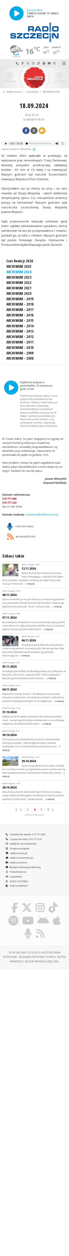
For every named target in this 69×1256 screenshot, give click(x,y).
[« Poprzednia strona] (16, 810)
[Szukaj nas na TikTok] (53, 903)
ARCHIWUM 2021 (18, 287)
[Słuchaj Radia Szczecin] (16, 13)
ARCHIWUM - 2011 (20, 342)
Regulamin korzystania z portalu (37, 957)
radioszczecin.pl (18, 853)
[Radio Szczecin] (34, 32)
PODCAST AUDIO (24, 526)
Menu (64, 63)
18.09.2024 (33, 105)
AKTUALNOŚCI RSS (25, 536)
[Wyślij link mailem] (42, 130)
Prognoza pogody (19, 848)
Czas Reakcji (32, 91)
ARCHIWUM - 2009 (20, 352)
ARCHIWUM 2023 (18, 277)
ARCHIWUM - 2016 (20, 315)
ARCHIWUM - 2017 (20, 309)
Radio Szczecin (14, 91)
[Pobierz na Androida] (43, 916)
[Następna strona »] (52, 810)
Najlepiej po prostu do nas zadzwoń (17, 63)
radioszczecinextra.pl (21, 857)
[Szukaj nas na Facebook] (15, 903)
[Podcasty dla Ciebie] (28, 929)
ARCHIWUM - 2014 (20, 325)
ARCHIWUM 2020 (18, 293)
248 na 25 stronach (34, 814)
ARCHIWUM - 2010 (20, 347)
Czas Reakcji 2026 (19, 260)
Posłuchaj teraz (18, 871)
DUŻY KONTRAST (18, 885)
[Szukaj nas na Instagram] (40, 903)
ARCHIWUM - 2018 (20, 304)
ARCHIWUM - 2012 (20, 336)
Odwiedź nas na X (28, 63)
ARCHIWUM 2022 (18, 282)
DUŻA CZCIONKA (18, 881)
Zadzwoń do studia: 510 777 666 (27, 834)
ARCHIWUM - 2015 (20, 320)
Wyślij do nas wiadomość (49, 63)
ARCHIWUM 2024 (51, 91)
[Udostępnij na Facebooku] (26, 130)
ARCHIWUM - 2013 (20, 331)
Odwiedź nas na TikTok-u (38, 63)
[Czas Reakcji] (34, 77)
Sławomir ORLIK (33, 119)
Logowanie (15, 876)
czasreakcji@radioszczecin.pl (41, 514)
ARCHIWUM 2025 (18, 266)
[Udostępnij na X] (34, 130)
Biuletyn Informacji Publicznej (25, 867)
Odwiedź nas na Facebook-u (22, 63)
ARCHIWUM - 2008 (20, 358)
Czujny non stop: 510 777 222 (25, 839)
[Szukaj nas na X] (27, 903)
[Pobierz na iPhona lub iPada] (57, 916)
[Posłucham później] (33, 149)
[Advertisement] (34, 1008)
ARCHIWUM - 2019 (20, 298)
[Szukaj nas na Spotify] (13, 916)
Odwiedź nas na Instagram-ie (33, 63)
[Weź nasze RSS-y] (40, 929)
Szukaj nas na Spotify (44, 63)
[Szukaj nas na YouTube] (28, 916)
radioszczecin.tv (18, 862)
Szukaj (54, 63)
